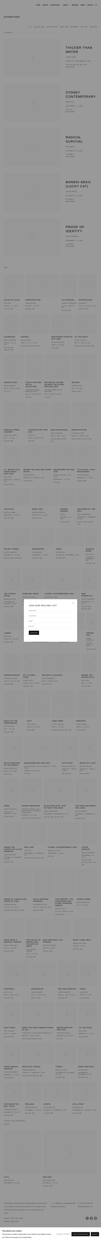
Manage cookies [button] (63, 1234)
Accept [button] (95, 1234)
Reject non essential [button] (80, 1234)
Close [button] (72, 603)
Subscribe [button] (34, 632)
